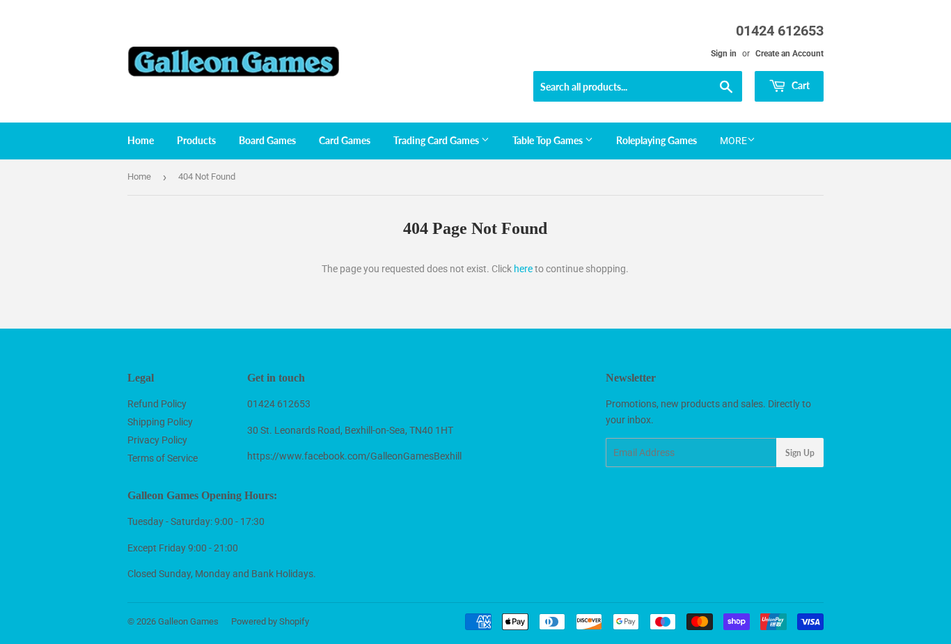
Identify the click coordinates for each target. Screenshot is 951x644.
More (733, 140)
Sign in (724, 53)
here (523, 268)
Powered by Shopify (270, 621)
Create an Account (789, 53)
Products (196, 140)
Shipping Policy (160, 421)
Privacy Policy (157, 440)
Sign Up (800, 453)
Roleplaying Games (656, 140)
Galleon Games (188, 621)
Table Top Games (548, 140)
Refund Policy (157, 403)
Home (140, 140)
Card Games (344, 140)
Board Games (267, 140)
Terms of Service (162, 458)
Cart (799, 85)
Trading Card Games (437, 140)
